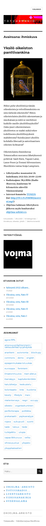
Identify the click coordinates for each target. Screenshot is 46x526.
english (30, 358)
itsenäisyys (10, 379)
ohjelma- (11, 212)
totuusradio (8, 219)
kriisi (22, 390)
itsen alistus (30, 374)
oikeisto (16, 221)
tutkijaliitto (10, 432)
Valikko (36, 9)
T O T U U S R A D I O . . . (18, 490)
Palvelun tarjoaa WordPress (27, 521)
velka (27, 437)
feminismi (22, 368)
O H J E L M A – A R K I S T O (20, 487)
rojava (8, 421)
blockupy (36, 352)
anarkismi (9, 352)
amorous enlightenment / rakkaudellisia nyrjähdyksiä (18, 346)
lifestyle (18, 395)
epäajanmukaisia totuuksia (18, 363)
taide (7, 427)
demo (21, 358)
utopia (22, 432)
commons (10, 358)
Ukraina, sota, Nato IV (17, 294)
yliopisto (26, 443)
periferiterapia (12, 411)
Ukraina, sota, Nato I (16, 316)
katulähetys (11, 384)
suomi (30, 421)
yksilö (22, 221)
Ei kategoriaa (30, 219)
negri (24, 400)
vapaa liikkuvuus (13, 437)
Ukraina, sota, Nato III (17, 302)
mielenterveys (12, 400)
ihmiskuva (8, 221)
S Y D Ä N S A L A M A (16, 501)
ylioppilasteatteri (13, 448)
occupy (34, 400)
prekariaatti (10, 416)
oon (21, 212)
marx (27, 395)
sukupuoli (19, 421)
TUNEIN (31, 194)
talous (16, 427)
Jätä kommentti (33, 221)
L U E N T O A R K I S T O (18, 494)
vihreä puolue (12, 443)
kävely (8, 395)
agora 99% (10, 340)
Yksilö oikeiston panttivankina (18, 50)
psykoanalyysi (26, 416)
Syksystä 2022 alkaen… (18, 287)
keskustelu (25, 384)
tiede (24, 427)
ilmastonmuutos (13, 374)
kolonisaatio (11, 390)
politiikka (26, 411)
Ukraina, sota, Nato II (17, 309)
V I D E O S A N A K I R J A (18, 497)
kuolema (31, 390)
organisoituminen (24, 406)
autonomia (22, 352)
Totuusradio (9, 521)
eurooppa (10, 368)
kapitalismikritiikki (27, 379)
